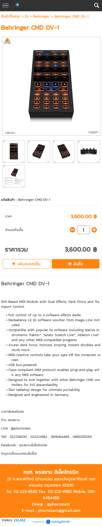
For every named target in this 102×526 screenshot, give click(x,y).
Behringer (41, 16)
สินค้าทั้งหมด (10, 16)
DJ (27, 16)
